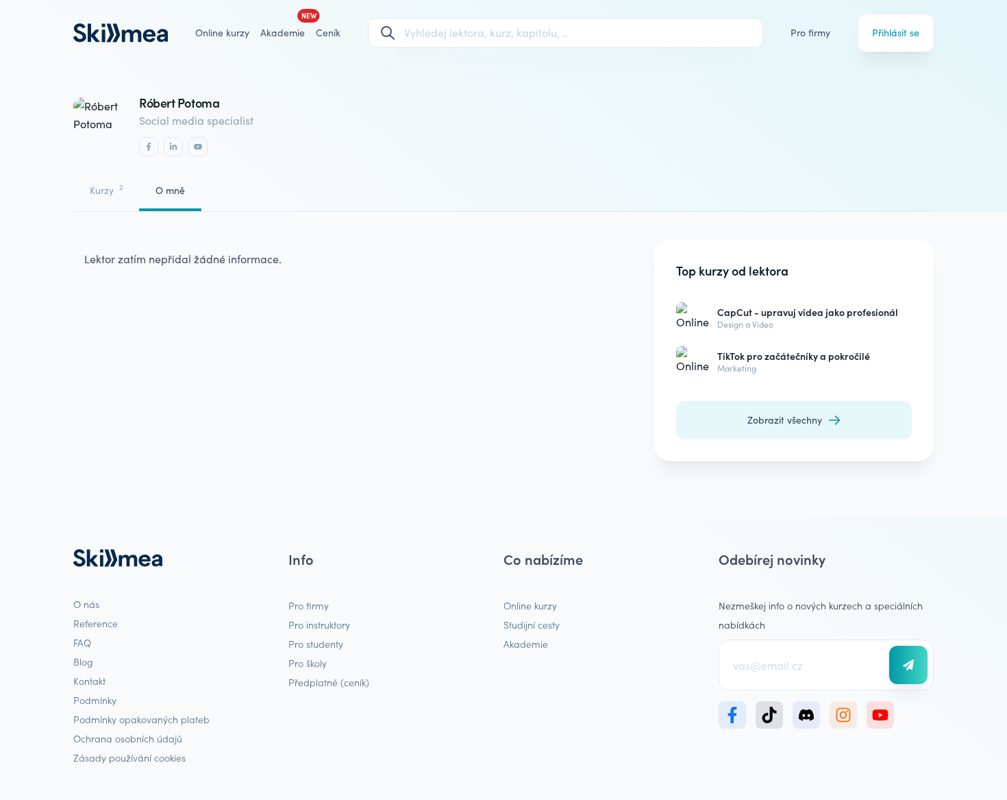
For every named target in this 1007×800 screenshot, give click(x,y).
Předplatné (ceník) (328, 682)
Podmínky (94, 700)
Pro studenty (315, 644)
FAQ (82, 642)
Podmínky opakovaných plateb (141, 719)
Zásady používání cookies (129, 757)
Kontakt (89, 681)
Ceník (328, 32)
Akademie (525, 644)
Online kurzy (222, 32)
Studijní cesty (531, 624)
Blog (83, 661)
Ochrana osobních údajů (127, 738)
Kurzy (106, 189)
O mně (170, 190)
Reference (95, 623)
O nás (86, 604)
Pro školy (307, 663)
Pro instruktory (319, 624)
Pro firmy (810, 32)
